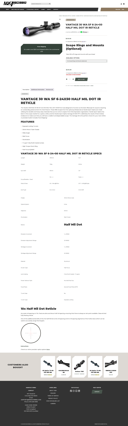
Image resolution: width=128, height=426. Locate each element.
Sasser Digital (103, 424)
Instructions (24, 346)
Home (60, 15)
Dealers (118, 9)
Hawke (92, 85)
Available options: (73, 58)
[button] (60, 19)
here (48, 349)
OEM (123, 9)
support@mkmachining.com (31, 399)
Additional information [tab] (37, 89)
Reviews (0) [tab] (49, 89)
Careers (53, 403)
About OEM (53, 390)
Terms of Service (53, 395)
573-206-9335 (33, 402)
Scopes (73, 15)
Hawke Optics (79, 15)
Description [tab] (26, 89)
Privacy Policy (53, 398)
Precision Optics (67, 15)
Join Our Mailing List (53, 401)
